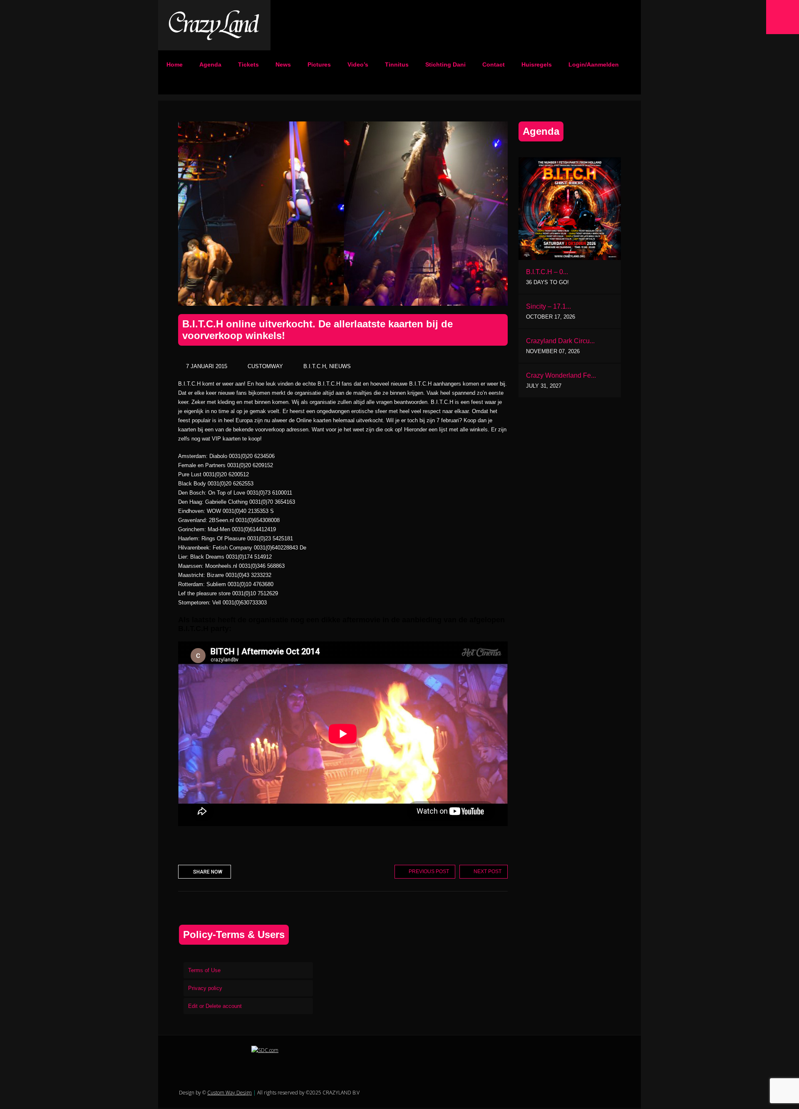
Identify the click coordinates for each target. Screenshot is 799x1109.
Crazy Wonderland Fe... (561, 375)
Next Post (487, 871)
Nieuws (340, 366)
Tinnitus (397, 64)
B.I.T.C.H (314, 366)
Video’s (357, 64)
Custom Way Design (229, 1092)
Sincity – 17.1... (548, 306)
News (283, 64)
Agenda (210, 64)
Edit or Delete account (215, 1006)
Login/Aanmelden (593, 64)
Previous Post (429, 871)
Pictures (319, 64)
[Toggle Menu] (782, 17)
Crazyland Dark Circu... (560, 340)
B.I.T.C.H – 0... (547, 271)
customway (265, 366)
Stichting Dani (445, 64)
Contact (493, 64)
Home (174, 64)
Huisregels (536, 64)
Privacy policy (205, 988)
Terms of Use (204, 970)
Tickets (248, 64)
